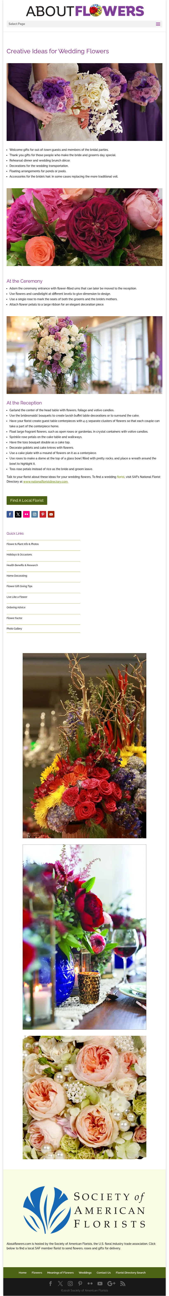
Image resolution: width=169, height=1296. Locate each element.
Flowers (37, 1272)
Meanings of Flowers (60, 1272)
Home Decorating (17, 575)
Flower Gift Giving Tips (19, 586)
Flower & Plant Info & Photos (23, 544)
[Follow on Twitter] (18, 514)
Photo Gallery (14, 628)
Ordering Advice (16, 607)
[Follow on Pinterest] (43, 514)
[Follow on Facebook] (10, 514)
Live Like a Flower (17, 597)
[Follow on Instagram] (34, 514)
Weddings (85, 1272)
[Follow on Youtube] (51, 514)
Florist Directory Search (131, 1272)
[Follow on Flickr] (26, 514)
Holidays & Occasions (19, 554)
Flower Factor (14, 618)
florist (120, 476)
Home (23, 1272)
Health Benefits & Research (22, 565)
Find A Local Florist (26, 500)
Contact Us (104, 1272)
